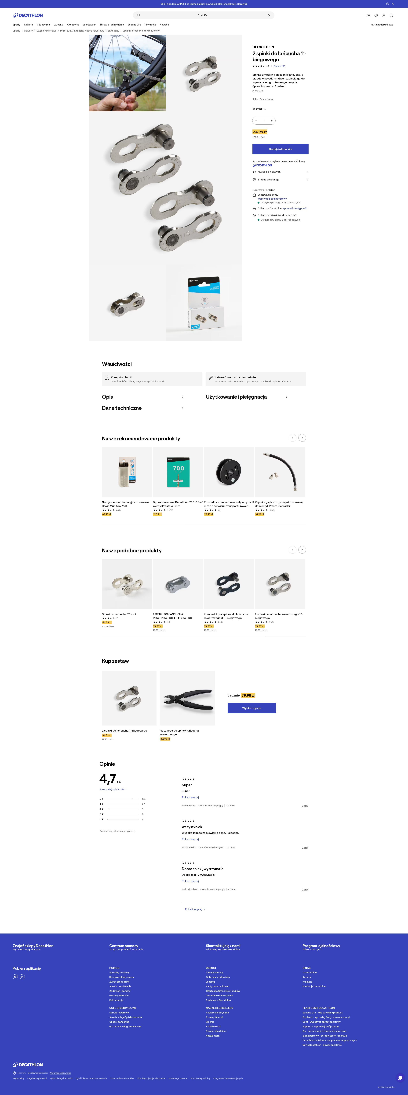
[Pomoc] (376, 15)
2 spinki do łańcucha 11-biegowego (124, 730)
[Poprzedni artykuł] (292, 438)
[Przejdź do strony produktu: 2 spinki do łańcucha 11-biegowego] (129, 698)
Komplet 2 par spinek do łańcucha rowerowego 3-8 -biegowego (226, 616)
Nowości (165, 24)
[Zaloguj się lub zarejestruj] (384, 15)
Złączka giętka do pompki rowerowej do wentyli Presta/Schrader (279, 504)
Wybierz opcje (251, 708)
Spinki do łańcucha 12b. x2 (119, 614)
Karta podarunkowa (382, 24)
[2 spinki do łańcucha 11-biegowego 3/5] (165, 187)
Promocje (150, 24)
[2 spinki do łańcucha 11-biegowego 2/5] (127, 73)
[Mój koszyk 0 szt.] (391, 15)
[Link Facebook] (15, 976)
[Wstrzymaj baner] (387, 3)
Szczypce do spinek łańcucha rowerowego (179, 732)
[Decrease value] (256, 120)
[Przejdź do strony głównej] (28, 15)
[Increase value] (271, 120)
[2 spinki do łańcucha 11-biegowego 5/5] (204, 302)
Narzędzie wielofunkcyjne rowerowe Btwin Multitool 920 (125, 504)
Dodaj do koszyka (280, 149)
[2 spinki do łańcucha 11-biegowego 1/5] (204, 73)
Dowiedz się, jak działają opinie (115, 831)
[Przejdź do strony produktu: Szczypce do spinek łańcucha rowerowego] (187, 698)
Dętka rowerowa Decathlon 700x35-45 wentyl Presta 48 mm (178, 504)
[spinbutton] (264, 120)
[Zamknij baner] (392, 3)
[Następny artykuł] (302, 438)
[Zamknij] (269, 15)
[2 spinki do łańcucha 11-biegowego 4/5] (127, 302)
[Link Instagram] (22, 976)
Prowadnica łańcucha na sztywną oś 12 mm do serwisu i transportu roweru (229, 504)
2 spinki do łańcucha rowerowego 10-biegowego (279, 616)
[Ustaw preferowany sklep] (368, 15)
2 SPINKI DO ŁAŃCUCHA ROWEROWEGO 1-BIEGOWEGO (172, 616)
